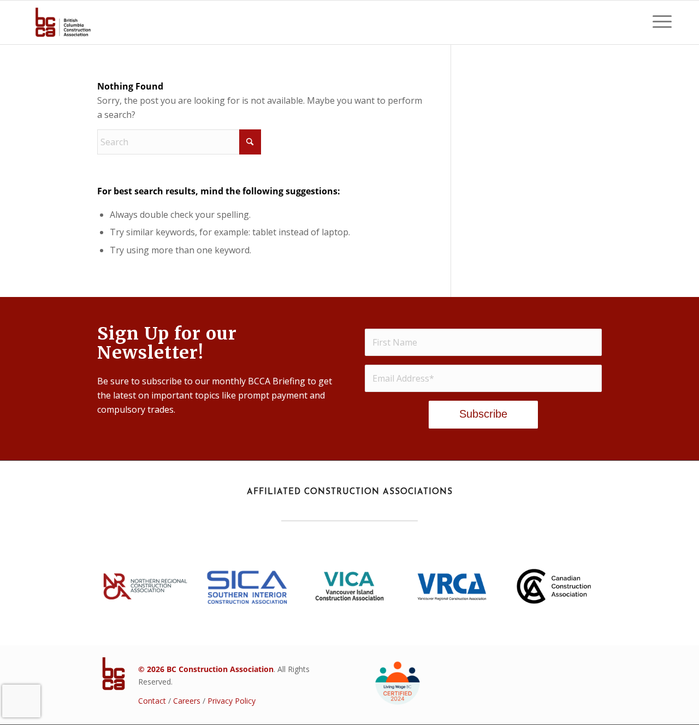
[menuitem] (658, 22)
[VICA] (349, 586)
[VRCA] (451, 586)
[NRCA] (145, 587)
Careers (186, 701)
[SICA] (247, 587)
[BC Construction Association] (62, 22)
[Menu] (658, 22)
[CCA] (553, 586)
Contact (152, 701)
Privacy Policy (232, 701)
